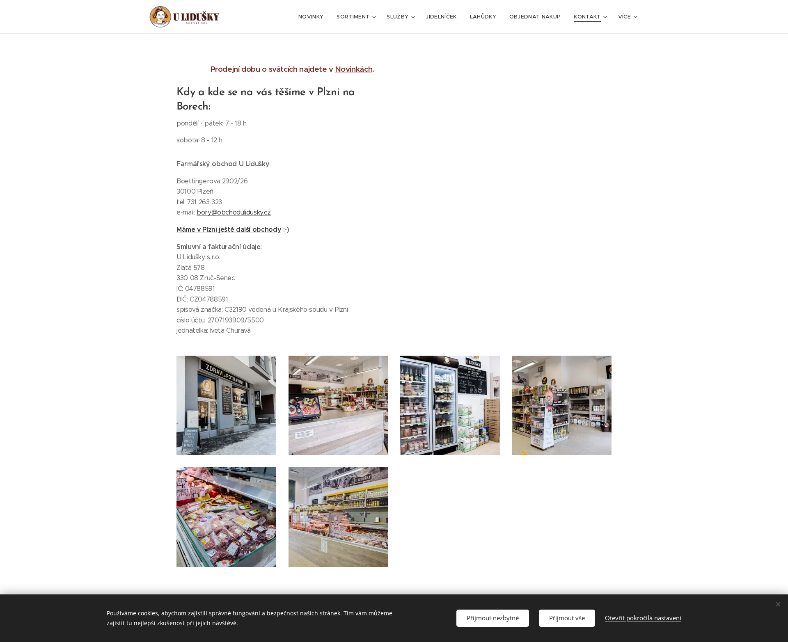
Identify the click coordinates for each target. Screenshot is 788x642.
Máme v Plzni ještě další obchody (228, 229)
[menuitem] (313, 17)
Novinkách (354, 69)
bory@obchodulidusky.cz (234, 212)
